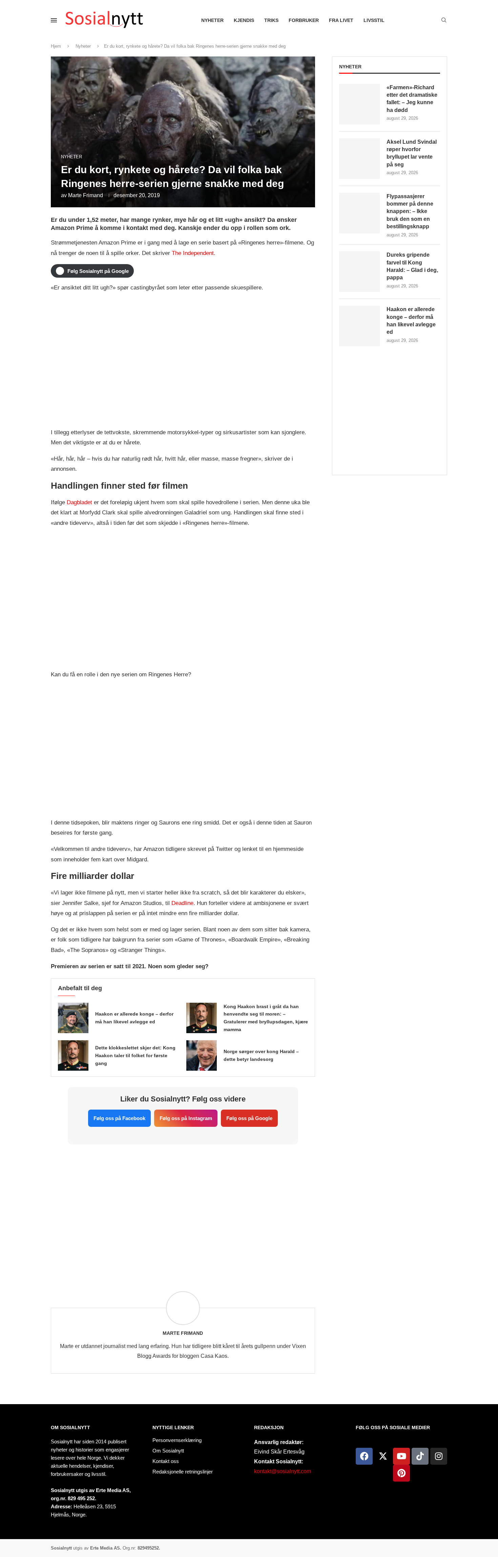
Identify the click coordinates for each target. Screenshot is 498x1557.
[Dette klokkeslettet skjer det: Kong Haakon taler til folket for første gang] (73, 1055)
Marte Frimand (85, 195)
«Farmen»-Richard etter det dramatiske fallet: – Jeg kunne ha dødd (412, 99)
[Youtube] (401, 1456)
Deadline (182, 903)
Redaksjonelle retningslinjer (182, 1471)
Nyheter (212, 20)
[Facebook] (364, 1456)
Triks (271, 20)
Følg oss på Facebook (119, 1118)
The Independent (193, 253)
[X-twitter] (382, 1456)
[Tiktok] (420, 1456)
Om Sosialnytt (70, 1427)
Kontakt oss (165, 1461)
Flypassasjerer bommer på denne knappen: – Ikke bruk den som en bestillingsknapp (410, 211)
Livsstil (374, 20)
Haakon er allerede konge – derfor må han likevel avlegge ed (411, 320)
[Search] (443, 20)
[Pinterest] (401, 1473)
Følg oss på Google (249, 1118)
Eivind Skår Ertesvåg (279, 1452)
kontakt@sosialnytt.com (282, 1471)
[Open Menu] (54, 20)
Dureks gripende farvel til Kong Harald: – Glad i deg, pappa (412, 266)
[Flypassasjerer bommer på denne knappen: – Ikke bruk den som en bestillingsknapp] (359, 213)
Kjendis (244, 20)
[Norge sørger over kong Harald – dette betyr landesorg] (201, 1055)
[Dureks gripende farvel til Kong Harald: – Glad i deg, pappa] (359, 271)
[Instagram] (438, 1456)
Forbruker (304, 20)
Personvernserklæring (177, 1440)
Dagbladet (79, 502)
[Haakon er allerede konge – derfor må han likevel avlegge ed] (73, 1018)
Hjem (56, 46)
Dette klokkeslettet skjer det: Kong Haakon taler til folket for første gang (135, 1055)
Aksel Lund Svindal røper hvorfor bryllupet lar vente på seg (412, 153)
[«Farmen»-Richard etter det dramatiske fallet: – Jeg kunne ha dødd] (359, 104)
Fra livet (341, 20)
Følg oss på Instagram (186, 1118)
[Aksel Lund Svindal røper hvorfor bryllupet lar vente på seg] (359, 158)
